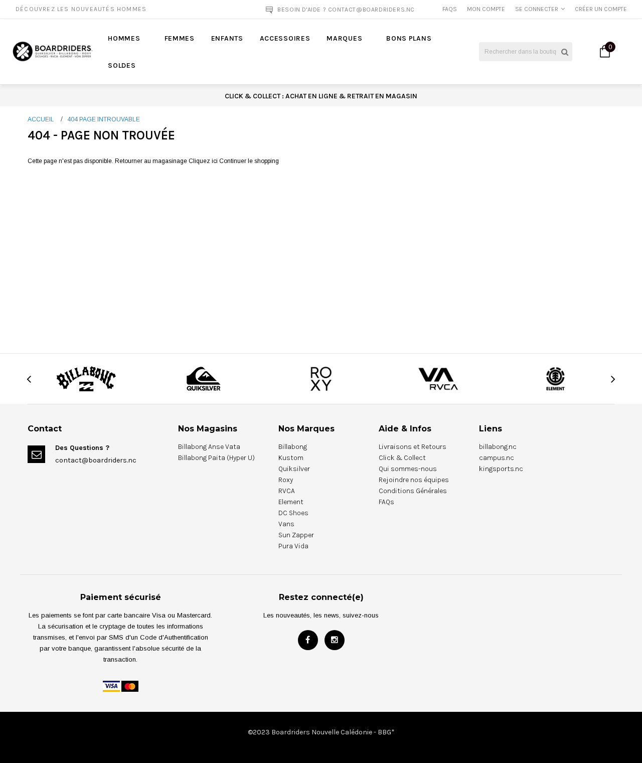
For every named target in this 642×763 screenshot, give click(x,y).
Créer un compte (601, 9)
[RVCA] (438, 378)
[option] (122, 9)
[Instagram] (335, 640)
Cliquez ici (204, 161)
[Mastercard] (129, 685)
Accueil (41, 119)
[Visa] (111, 685)
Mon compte (486, 9)
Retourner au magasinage (151, 161)
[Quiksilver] (203, 378)
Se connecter (536, 9)
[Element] (555, 378)
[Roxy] (321, 378)
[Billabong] (86, 378)
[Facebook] (308, 640)
